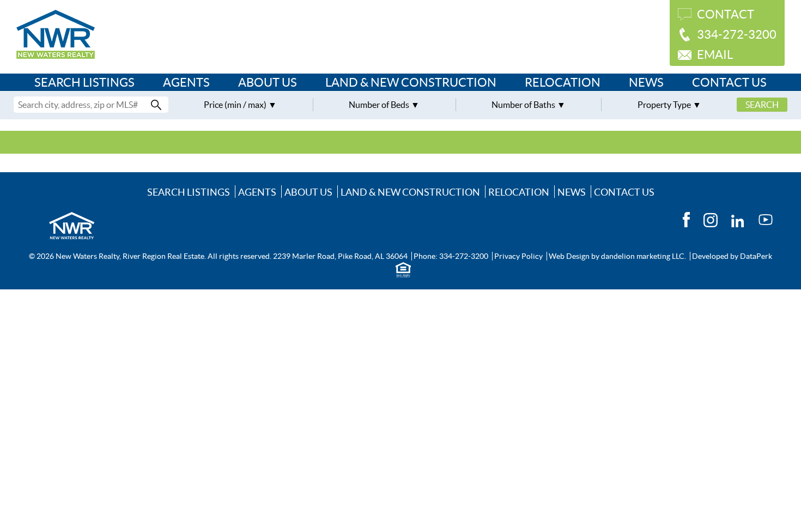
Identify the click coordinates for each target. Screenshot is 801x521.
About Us (267, 82)
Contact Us (729, 82)
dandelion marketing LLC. (643, 256)
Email (715, 54)
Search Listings (84, 82)
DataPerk (756, 256)
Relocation (562, 82)
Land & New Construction (410, 82)
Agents (186, 82)
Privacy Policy (518, 256)
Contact (725, 14)
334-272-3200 (736, 34)
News (646, 82)
